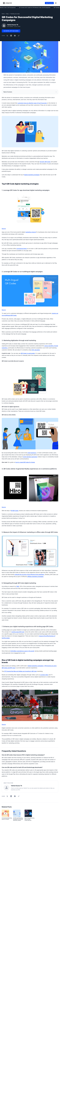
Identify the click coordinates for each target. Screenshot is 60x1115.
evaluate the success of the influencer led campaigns (29, 574)
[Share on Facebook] (14, 35)
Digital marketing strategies (32, 174)
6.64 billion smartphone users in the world (22, 651)
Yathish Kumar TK (12, 25)
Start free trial (49, 3)
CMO (17, 586)
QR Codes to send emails (28, 353)
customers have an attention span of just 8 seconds (32, 103)
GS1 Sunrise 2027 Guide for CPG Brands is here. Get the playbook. (32, 7)
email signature (32, 452)
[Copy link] (18, 35)
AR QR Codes (14, 510)
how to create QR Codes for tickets (25, 462)
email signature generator (30, 456)
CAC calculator (36, 350)
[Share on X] (7, 35)
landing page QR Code (18, 632)
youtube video (44, 674)
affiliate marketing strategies (35, 576)
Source (4, 228)
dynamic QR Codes (45, 161)
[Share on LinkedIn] (11, 35)
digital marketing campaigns (36, 665)
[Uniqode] (7, 3)
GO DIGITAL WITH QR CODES (11, 31)
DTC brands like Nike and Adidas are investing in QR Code (20, 671)
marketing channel (30, 232)
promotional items (22, 248)
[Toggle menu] (55, 3)
